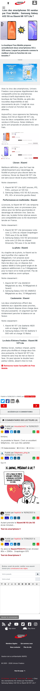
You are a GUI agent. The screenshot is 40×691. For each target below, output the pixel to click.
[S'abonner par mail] (18, 402)
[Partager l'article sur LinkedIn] (13, 402)
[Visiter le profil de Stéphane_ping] (2, 453)
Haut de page (19, 671)
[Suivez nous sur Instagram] (36, 624)
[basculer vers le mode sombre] (8, 3)
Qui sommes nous (27, 643)
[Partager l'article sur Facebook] (8, 402)
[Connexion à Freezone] (34, 3)
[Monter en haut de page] (18, 431)
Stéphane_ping (21, 453)
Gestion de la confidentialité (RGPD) (14, 656)
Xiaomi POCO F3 (18, 549)
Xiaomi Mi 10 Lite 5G (25, 523)
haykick (17, 512)
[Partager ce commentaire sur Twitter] (11, 431)
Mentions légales (11, 643)
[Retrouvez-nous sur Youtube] (16, 624)
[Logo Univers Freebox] (20, 3)
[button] (1, 584)
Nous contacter (15, 647)
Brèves (29, 678)
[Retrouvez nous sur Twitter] (23, 624)
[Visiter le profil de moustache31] (2, 427)
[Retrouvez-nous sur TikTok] (10, 624)
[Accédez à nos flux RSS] (4, 624)
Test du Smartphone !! (11, 555)
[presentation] (1, 584)
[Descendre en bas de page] (15, 431)
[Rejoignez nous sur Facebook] (30, 624)
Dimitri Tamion (30, 396)
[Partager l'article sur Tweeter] (3, 402)
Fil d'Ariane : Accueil (8, 678)
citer (6, 432)
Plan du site (27, 647)
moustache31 (20, 426)
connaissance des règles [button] (19, 568)
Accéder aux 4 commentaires (20, 412)
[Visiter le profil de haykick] (2, 513)
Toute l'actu (21, 678)
